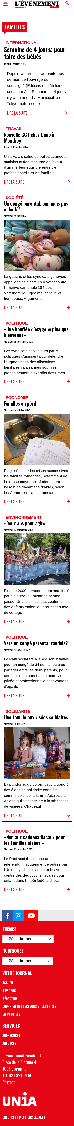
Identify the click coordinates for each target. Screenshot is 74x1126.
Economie (17, 397)
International (22, 42)
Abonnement (11, 1035)
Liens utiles (11, 1014)
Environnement (24, 517)
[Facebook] (7, 915)
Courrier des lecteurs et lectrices (29, 1006)
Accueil (8, 982)
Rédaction (10, 998)
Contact (8, 1082)
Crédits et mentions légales (23, 1117)
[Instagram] (18, 915)
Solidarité (18, 711)
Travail (14, 128)
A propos (9, 990)
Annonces (9, 1043)
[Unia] (19, 1099)
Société (15, 197)
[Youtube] (31, 915)
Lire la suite (17, 113)
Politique (17, 323)
